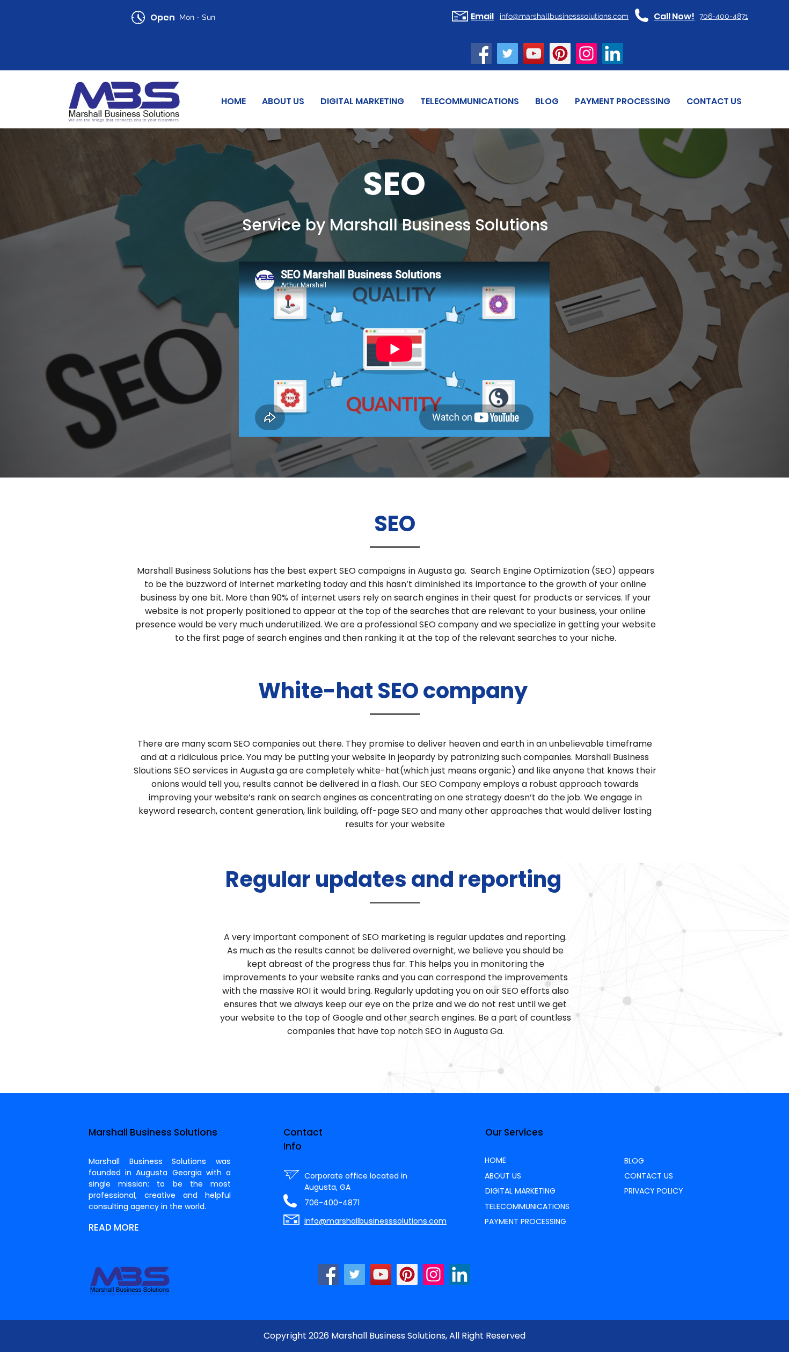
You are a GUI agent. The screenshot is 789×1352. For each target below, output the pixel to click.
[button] (362, 101)
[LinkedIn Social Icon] (612, 53)
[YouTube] (533, 53)
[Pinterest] (560, 53)
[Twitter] (507, 53)
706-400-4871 (332, 1202)
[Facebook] (481, 53)
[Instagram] (586, 53)
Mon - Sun (197, 17)
